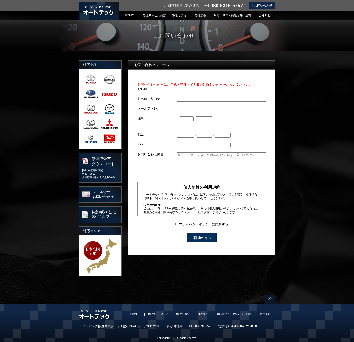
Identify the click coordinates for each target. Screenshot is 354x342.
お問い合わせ (263, 5)
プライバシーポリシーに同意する (203, 224)
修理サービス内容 (154, 15)
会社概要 (264, 15)
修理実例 (200, 15)
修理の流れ (179, 15)
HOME (129, 15)
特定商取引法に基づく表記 (183, 5)
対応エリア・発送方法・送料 (232, 15)
